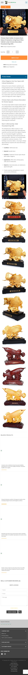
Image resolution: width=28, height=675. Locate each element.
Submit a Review (12, 612)
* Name (4, 590)
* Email (3, 593)
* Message (4, 597)
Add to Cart (15, 58)
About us (4, 633)
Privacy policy (5, 635)
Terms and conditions (7, 637)
